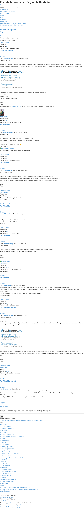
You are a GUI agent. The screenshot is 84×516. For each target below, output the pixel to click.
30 (6, 120)
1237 (7, 196)
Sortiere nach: (20, 411)
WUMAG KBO (4, 192)
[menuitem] (7, 11)
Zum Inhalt (3, 5)
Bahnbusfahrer (4, 116)
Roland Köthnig (4, 42)
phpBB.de (20, 505)
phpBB (9, 503)
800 (7, 46)
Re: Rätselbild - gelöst (8, 307)
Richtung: (40, 411)
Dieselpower (3, 263)
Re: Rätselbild (5, 124)
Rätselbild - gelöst (8, 29)
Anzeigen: (3, 411)
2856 (7, 267)
